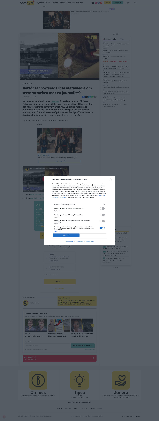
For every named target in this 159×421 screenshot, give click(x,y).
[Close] (111, 179)
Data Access (79, 241)
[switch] (102, 208)
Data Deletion (69, 241)
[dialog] (79, 210)
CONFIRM (66, 235)
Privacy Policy (90, 241)
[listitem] (79, 204)
